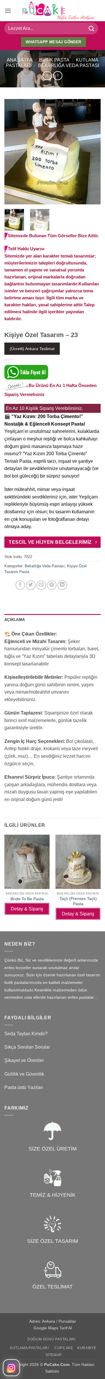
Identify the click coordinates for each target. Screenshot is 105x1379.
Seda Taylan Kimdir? (26, 1033)
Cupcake (64, 1348)
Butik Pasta (54, 59)
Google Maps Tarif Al (53, 1328)
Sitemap (54, 1355)
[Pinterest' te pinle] (52, 585)
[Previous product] (57, 75)
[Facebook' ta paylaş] (20, 585)
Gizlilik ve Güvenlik (24, 1074)
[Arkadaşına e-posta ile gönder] (41, 585)
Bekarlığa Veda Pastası (68, 65)
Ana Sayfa (20, 59)
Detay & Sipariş (27, 908)
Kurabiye (87, 1348)
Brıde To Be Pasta (27, 899)
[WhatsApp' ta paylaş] (10, 585)
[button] (7, 10)
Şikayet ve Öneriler (24, 1060)
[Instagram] (11, 1367)
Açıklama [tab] (14, 620)
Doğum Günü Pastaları (51, 1339)
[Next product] (47, 75)
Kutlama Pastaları (29, 1348)
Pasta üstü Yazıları (23, 1087)
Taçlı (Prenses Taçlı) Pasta (78, 901)
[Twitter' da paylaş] (31, 585)
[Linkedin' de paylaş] (62, 585)
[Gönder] (91, 28)
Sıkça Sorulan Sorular (27, 1047)
